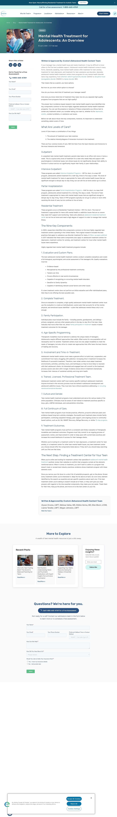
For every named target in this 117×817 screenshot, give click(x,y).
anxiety (43, 114)
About (80, 13)
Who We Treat (25, 13)
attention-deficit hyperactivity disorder (73, 77)
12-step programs (101, 420)
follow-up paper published (98, 235)
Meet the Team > (46, 511)
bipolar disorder (69, 79)
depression (99, 111)
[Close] (91, 798)
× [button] (114, 3)
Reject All (74, 804)
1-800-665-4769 (70, 7)
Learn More (83, 2)
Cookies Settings (74, 809)
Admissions (59, 13)
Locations (47, 13)
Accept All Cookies (74, 799)
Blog (14, 23)
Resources (70, 13)
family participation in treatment (80, 324)
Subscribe (93, 567)
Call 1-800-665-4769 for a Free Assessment (59, 610)
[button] (7, 804)
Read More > (21, 577)
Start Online (103, 13)
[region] (51, 803)
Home (8, 23)
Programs (37, 13)
